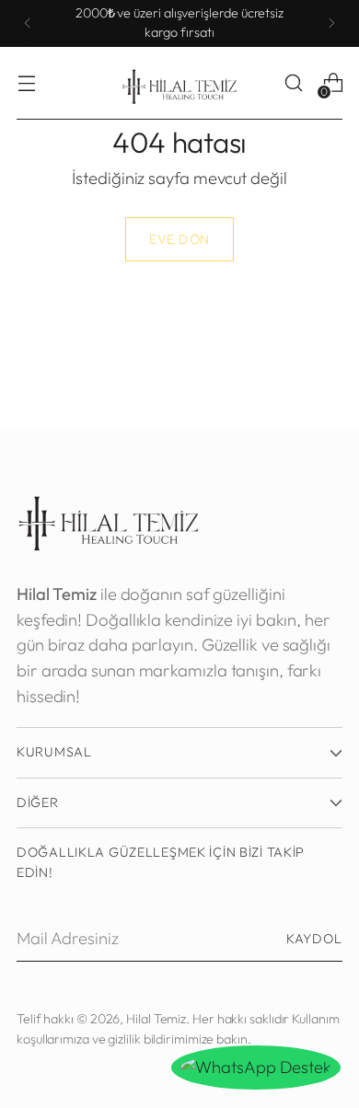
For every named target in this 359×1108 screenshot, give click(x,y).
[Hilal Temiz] (179, 83)
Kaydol (314, 938)
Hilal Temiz (156, 1018)
